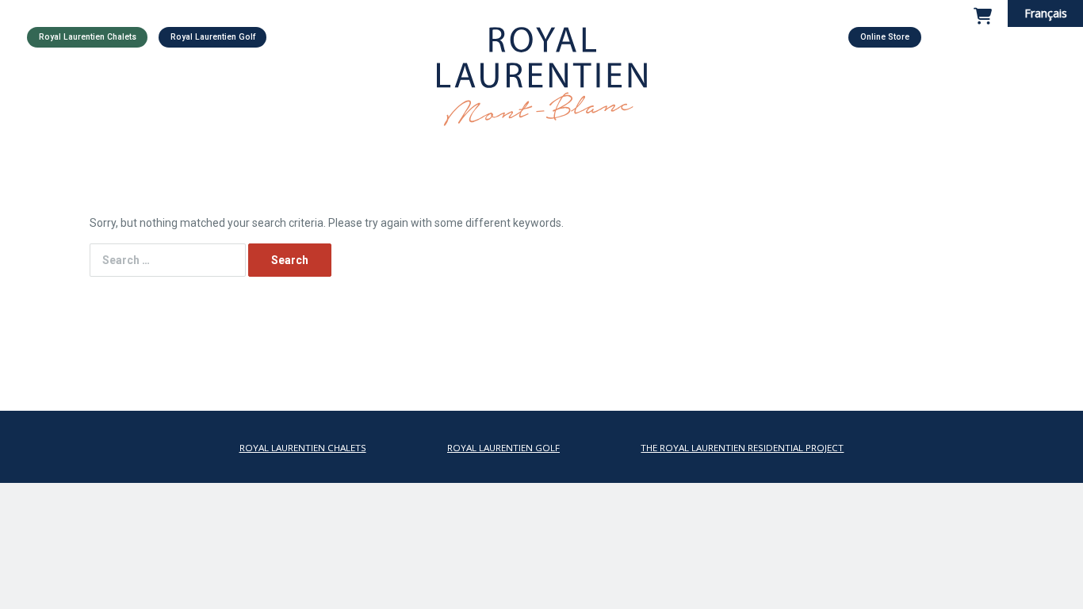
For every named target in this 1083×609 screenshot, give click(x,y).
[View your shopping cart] (983, 27)
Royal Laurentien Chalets (87, 37)
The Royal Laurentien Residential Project (742, 448)
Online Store (884, 37)
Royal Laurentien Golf (212, 37)
